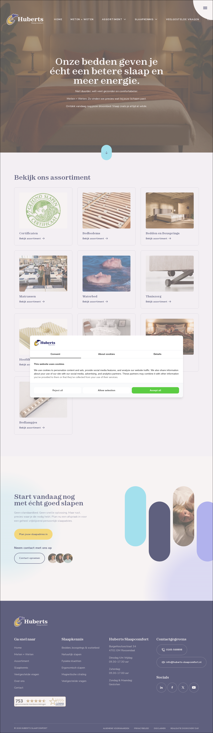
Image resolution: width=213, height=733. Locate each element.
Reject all (57, 390)
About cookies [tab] (106, 354)
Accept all (155, 390)
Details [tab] (157, 354)
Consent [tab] (55, 354)
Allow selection (106, 390)
